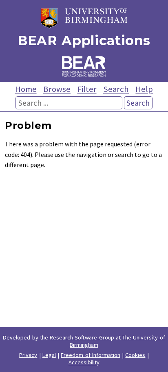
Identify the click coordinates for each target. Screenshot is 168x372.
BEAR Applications (84, 40)
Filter (87, 89)
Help (144, 89)
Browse (57, 89)
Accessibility (84, 362)
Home (26, 89)
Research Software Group (82, 337)
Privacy (28, 355)
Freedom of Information (90, 355)
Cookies (135, 355)
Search (116, 89)
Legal (49, 355)
